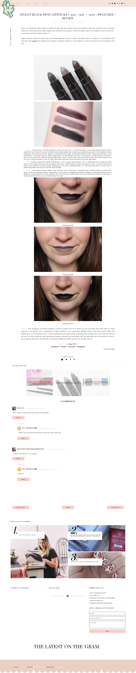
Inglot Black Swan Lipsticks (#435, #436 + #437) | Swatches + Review (68, 383)
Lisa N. (20, 408)
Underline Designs (39, 667)
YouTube (71, 346)
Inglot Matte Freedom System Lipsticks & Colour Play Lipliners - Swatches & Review (40, 382)
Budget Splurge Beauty (30, 449)
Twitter (63, 346)
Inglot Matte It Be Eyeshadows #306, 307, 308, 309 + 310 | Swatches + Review (96, 382)
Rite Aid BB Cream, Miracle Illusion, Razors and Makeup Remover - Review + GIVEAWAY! (85, 535)
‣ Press (35, 3)
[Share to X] (66, 359)
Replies (21, 423)
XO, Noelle (28, 428)
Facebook (54, 346)
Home (68, 507)
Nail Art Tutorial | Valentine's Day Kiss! (85, 561)
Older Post (115, 507)
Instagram (81, 346)
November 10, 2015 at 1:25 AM (55, 449)
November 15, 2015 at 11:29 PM (47, 428)
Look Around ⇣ (16, 3)
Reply (18, 417)
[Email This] (62, 359)
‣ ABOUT (27, 3)
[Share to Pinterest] (74, 359)
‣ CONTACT (44, 3)
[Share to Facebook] (70, 359)
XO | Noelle (22, 667)
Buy (70, 344)
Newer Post (21, 507)
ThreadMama (59, 667)
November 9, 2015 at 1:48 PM (35, 408)
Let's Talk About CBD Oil (27, 534)
